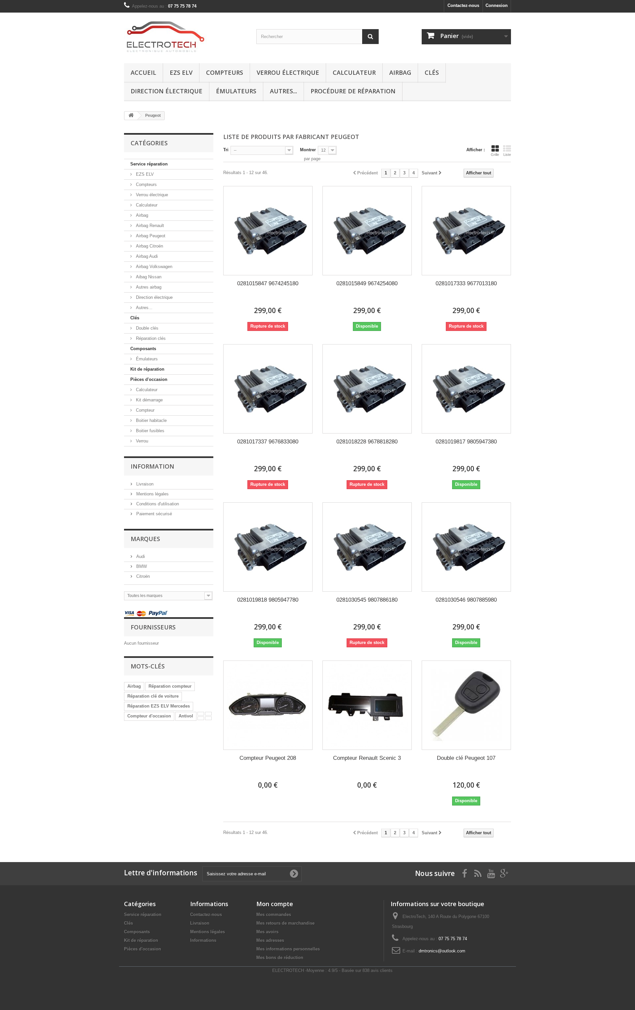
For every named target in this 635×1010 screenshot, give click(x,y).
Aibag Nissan (148, 276)
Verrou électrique (288, 72)
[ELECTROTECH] (185, 36)
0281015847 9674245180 (267, 283)
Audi (140, 556)
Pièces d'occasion (148, 379)
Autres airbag (148, 287)
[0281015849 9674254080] (367, 230)
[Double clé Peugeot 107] (466, 705)
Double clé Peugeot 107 (466, 758)
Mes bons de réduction (279, 957)
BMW (141, 566)
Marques (145, 539)
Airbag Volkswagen (153, 266)
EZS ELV (181, 72)
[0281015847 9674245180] (268, 230)
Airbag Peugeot (150, 235)
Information (152, 466)
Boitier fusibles (149, 430)
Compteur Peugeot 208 (267, 758)
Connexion (497, 5)
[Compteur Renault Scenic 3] (367, 705)
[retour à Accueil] (131, 116)
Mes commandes (273, 914)
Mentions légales (152, 493)
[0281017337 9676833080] (268, 388)
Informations (203, 940)
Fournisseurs (153, 627)
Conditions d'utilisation (157, 503)
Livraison (144, 484)
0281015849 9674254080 (367, 283)
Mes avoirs (267, 931)
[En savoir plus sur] (200, 713)
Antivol (186, 715)
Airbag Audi (146, 256)
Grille (495, 155)
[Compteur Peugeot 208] (268, 705)
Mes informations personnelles (288, 948)
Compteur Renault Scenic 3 (367, 758)
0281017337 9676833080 (267, 441)
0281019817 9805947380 (466, 441)
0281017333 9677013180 (466, 283)
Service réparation (149, 163)
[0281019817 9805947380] (466, 388)
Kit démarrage (149, 399)
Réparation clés (150, 338)
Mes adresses (270, 940)
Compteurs (224, 72)
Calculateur (354, 72)
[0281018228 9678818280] (367, 388)
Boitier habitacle (151, 420)
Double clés (146, 328)
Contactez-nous (463, 5)
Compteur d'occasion (149, 715)
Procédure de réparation (353, 91)
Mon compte (274, 904)
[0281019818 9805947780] (268, 547)
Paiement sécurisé (153, 513)
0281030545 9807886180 (367, 600)
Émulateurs (236, 91)
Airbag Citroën (149, 246)
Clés (432, 72)
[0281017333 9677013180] (466, 230)
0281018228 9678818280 (367, 441)
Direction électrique (166, 91)
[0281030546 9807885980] (466, 547)
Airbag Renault (149, 225)
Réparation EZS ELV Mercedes (158, 706)
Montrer (308, 149)
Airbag (400, 72)
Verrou (141, 440)
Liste (507, 155)
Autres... (283, 91)
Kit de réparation (147, 369)
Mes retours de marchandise (285, 923)
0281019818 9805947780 (267, 600)
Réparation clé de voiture (153, 696)
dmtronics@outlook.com (442, 950)
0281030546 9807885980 (466, 600)
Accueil (143, 72)
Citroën (142, 576)
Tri (226, 149)
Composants (143, 348)
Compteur (144, 410)
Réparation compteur (169, 686)
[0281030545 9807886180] (367, 547)
